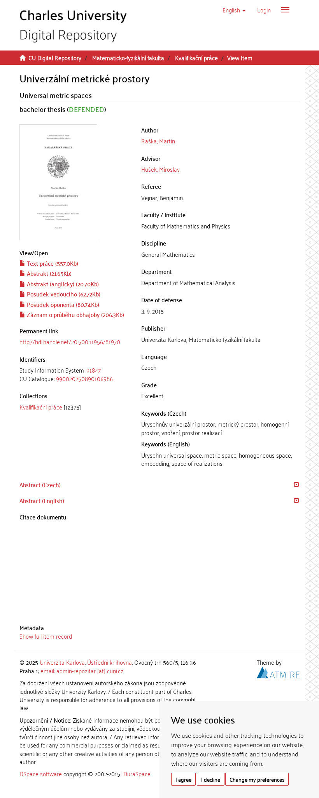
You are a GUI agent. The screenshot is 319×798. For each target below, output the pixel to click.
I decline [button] (210, 779)
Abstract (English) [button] (41, 500)
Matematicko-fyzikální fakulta (128, 57)
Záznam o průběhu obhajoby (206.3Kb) (74, 314)
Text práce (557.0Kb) (51, 263)
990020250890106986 (84, 378)
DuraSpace (137, 773)
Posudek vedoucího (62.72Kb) (62, 293)
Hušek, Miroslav (160, 169)
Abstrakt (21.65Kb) (48, 273)
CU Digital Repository (54, 57)
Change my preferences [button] (257, 779)
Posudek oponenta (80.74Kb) (62, 304)
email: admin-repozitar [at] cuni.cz (81, 670)
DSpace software (40, 773)
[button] (234, 9)
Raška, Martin (158, 140)
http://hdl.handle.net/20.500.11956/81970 (69, 341)
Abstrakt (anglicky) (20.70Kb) (62, 283)
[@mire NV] (278, 671)
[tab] (74, 374)
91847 (93, 369)
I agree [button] (183, 779)
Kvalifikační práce (196, 57)
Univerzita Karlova (62, 662)
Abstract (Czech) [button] (40, 484)
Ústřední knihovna (109, 662)
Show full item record (45, 636)
